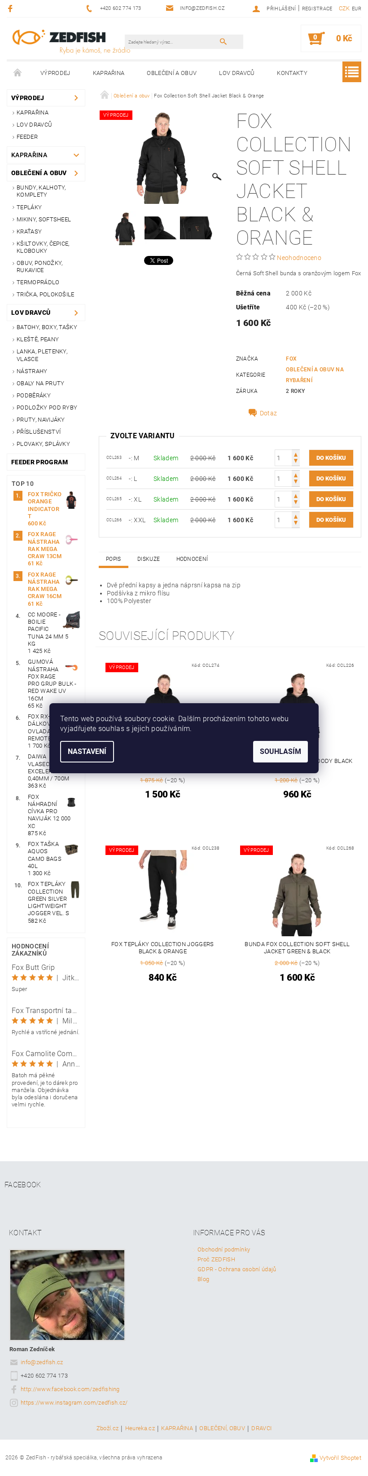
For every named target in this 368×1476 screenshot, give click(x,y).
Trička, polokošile (45, 294)
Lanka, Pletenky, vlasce (42, 355)
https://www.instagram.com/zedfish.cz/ (74, 1402)
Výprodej (55, 73)
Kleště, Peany (38, 339)
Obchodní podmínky (223, 1249)
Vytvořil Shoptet (340, 1457)
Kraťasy (29, 231)
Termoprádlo (38, 282)
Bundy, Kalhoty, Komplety (41, 191)
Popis (113, 559)
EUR (356, 9)
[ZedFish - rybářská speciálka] (71, 41)
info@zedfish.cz (42, 1362)
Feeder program (39, 462)
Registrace (317, 9)
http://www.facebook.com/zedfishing (70, 1389)
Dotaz (268, 413)
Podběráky (34, 395)
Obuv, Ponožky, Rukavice (39, 266)
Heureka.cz (140, 1428)
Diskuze (148, 559)
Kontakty (292, 73)
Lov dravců (236, 73)
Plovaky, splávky (43, 444)
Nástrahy (32, 371)
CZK (344, 8)
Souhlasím (280, 751)
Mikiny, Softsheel (44, 219)
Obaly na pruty (40, 383)
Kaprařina (109, 73)
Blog (203, 1279)
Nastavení (87, 751)
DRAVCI (261, 1428)
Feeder (27, 136)
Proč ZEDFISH (216, 1259)
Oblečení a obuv (172, 73)
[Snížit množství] (296, 462)
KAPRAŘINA (177, 1428)
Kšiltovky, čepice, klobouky (43, 247)
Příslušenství (39, 431)
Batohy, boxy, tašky (47, 327)
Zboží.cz (107, 1428)
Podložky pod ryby (47, 407)
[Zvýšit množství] (296, 453)
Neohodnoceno (299, 257)
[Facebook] (11, 8)
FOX (291, 359)
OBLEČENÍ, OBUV (222, 1428)
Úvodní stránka (18, 73)
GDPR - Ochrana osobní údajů (236, 1269)
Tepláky (29, 207)
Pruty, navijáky (41, 419)
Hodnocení (192, 559)
